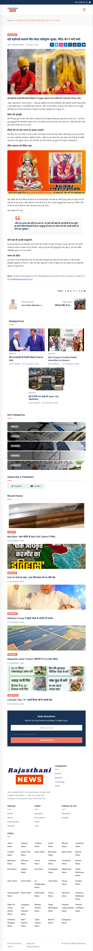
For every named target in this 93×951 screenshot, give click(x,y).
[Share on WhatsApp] (70, 45)
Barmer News (78, 853)
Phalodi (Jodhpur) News (79, 907)
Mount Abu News (25, 853)
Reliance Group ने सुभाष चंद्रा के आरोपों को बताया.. (30, 618)
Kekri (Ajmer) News (24, 922)
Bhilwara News (24, 862)
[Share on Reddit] (75, 45)
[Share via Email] (84, 45)
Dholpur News (78, 882)
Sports (10, 818)
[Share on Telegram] (79, 45)
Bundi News (26, 893)
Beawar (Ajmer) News (38, 907)
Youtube (65, 818)
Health (12, 532)
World (57, 786)
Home (9, 20)
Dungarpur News (66, 921)
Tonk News (53, 881)
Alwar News (40, 852)
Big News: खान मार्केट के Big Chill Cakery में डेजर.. (31, 536)
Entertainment (13, 822)
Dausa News (64, 882)
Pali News (39, 869)
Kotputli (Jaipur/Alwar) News (68, 907)
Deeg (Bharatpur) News (53, 907)
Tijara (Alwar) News (38, 922)
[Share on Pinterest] (65, 45)
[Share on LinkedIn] (61, 45)
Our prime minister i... (32, 305)
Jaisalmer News (79, 844)
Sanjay (17, 364)
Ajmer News (50, 844)
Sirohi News (26, 881)
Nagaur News (24, 870)
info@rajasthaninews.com (21, 279)
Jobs (36, 826)
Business (13, 614)
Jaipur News (10, 844)
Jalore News (37, 862)
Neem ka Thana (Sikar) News (11, 909)
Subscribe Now (46, 740)
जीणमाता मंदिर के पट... (63, 305)
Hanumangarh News (13, 894)
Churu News (50, 894)
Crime (37, 822)
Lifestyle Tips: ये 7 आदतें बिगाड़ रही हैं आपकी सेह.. (30, 700)
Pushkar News (10, 853)
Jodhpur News (38, 844)
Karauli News (78, 862)
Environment (40, 818)
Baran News (67, 852)
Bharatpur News (11, 862)
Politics (12, 35)
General (12, 654)
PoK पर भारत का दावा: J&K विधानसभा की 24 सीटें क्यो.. (31, 577)
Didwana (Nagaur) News (11, 922)
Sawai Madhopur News (79, 872)
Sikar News (12, 881)
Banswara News (52, 853)
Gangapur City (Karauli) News (25, 909)
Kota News (12, 869)
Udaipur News (24, 844)
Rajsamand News (66, 870)
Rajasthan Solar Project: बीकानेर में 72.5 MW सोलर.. (33, 659)
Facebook (66, 813)
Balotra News (51, 921)
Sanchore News (66, 894)
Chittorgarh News (39, 894)
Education (39, 813)
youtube (37, 486)
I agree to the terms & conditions (25, 734)
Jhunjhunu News (66, 862)
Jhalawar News (52, 862)
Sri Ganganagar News (40, 884)
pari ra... (57, 364)
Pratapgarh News (53, 870)
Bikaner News (65, 844)
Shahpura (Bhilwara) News (79, 896)
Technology (60, 782)
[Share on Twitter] (56, 45)
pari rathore (18, 45)
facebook (17, 486)
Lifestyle (13, 695)
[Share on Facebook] (52, 45)
